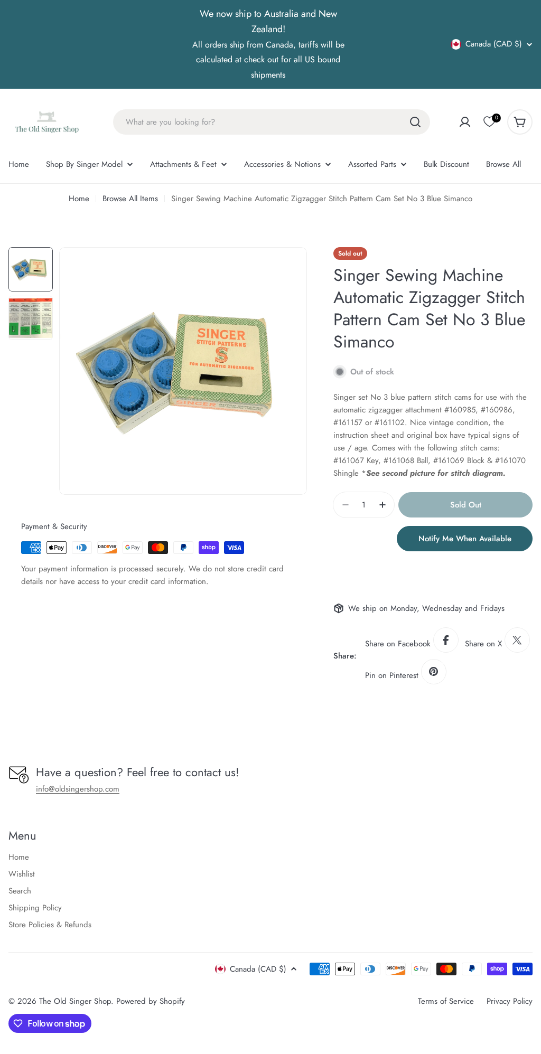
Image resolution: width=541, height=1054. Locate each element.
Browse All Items (130, 198)
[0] (489, 122)
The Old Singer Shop (75, 1001)
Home (79, 198)
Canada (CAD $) (493, 44)
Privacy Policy (510, 1001)
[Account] (465, 122)
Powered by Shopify (150, 1001)
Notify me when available (464, 538)
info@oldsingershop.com (77, 789)
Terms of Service (446, 1001)
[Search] (415, 122)
